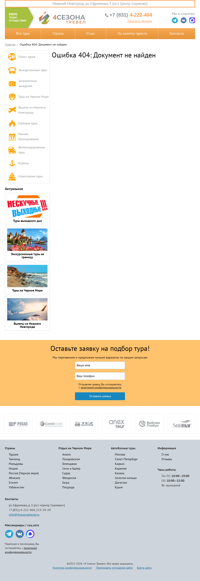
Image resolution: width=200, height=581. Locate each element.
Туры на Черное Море (33, 97)
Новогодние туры (30, 176)
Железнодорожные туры (31, 150)
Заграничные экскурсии (27, 83)
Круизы (23, 163)
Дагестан (121, 482)
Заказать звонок (139, 21)
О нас (90, 33)
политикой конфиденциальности (101, 387)
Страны (58, 33)
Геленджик (69, 464)
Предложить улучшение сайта (114, 567)
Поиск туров (26, 57)
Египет (13, 482)
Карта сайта (144, 567)
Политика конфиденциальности (72, 567)
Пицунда (68, 487)
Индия (13, 468)
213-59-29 (43, 510)
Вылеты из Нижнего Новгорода (32, 110)
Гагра (65, 482)
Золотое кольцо (126, 478)
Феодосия (69, 478)
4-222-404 (130, 15)
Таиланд (14, 459)
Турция (13, 454)
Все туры (23, 33)
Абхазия (14, 478)
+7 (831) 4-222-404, (22, 510)
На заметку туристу (132, 33)
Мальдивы (16, 464)
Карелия (121, 468)
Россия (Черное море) (24, 473)
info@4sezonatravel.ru (24, 514)
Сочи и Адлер (71, 468)
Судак (66, 473)
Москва (120, 454)
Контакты (177, 33)
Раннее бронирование (28, 136)
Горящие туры (27, 123)
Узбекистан (16, 487)
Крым (119, 487)
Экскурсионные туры (32, 70)
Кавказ (119, 464)
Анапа (66, 454)
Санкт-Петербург (126, 459)
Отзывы (167, 459)
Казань (119, 473)
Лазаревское (71, 459)
